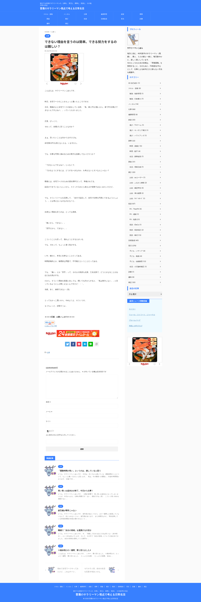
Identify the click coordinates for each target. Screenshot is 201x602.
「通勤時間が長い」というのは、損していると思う (79, 471)
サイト (48, 421)
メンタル (67, 14)
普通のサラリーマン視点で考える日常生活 (62, 8)
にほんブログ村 (51, 326)
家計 (66, 19)
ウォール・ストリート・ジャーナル (142, 315)
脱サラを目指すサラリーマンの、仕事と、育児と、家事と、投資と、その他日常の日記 (100, 591)
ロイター (132, 309)
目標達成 (104, 19)
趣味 (48, 23)
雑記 (66, 23)
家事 (141, 14)
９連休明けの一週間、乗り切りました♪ (74, 550)
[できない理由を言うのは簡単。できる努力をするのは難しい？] (84, 344)
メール (49, 412)
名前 (48, 402)
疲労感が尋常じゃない (67, 510)
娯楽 (122, 14)
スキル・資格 (48, 14)
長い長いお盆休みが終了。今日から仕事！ (75, 490)
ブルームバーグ (134, 320)
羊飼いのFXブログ (135, 326)
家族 (48, 19)
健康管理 (104, 14)
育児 (122, 19)
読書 (141, 19)
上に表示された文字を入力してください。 (61, 435)
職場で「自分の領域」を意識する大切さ (75, 530)
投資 (85, 19)
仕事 (85, 14)
